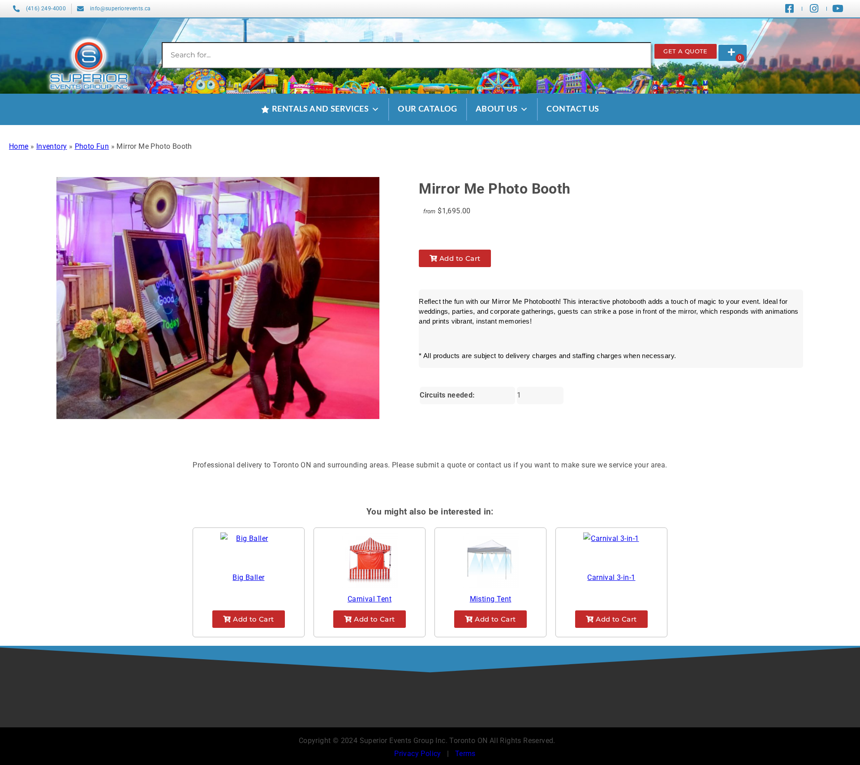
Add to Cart (459, 258)
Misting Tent (491, 599)
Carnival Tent (369, 599)
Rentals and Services (320, 109)
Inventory (51, 146)
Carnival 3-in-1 (611, 577)
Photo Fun (92, 146)
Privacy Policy (417, 753)
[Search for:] (407, 55)
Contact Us (572, 109)
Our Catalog (427, 109)
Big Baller (248, 577)
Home (19, 146)
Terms (465, 753)
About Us (496, 109)
